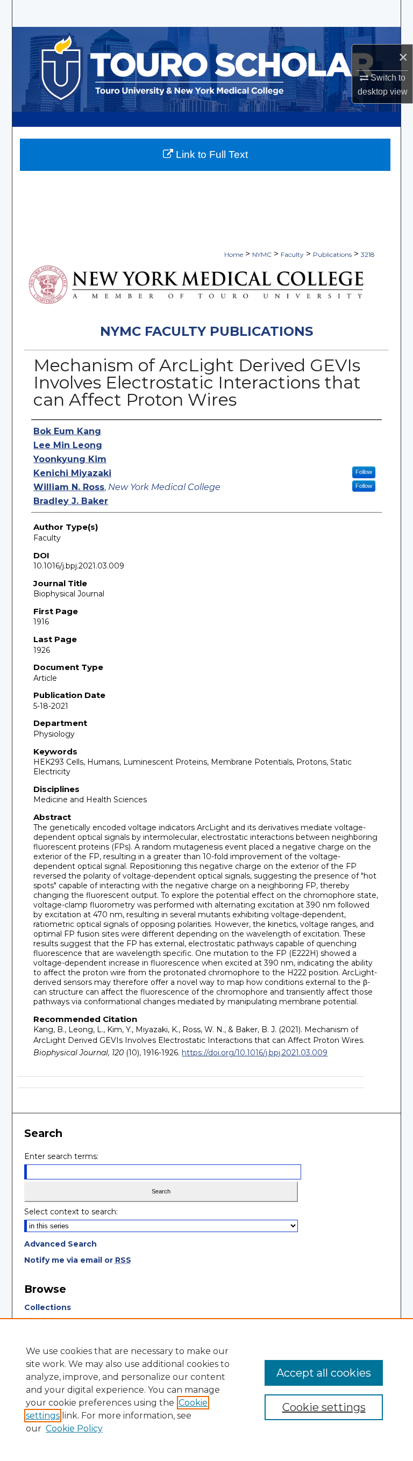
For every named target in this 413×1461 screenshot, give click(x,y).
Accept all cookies (323, 1372)
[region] (206, 1389)
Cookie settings (324, 1407)
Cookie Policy (74, 1428)
